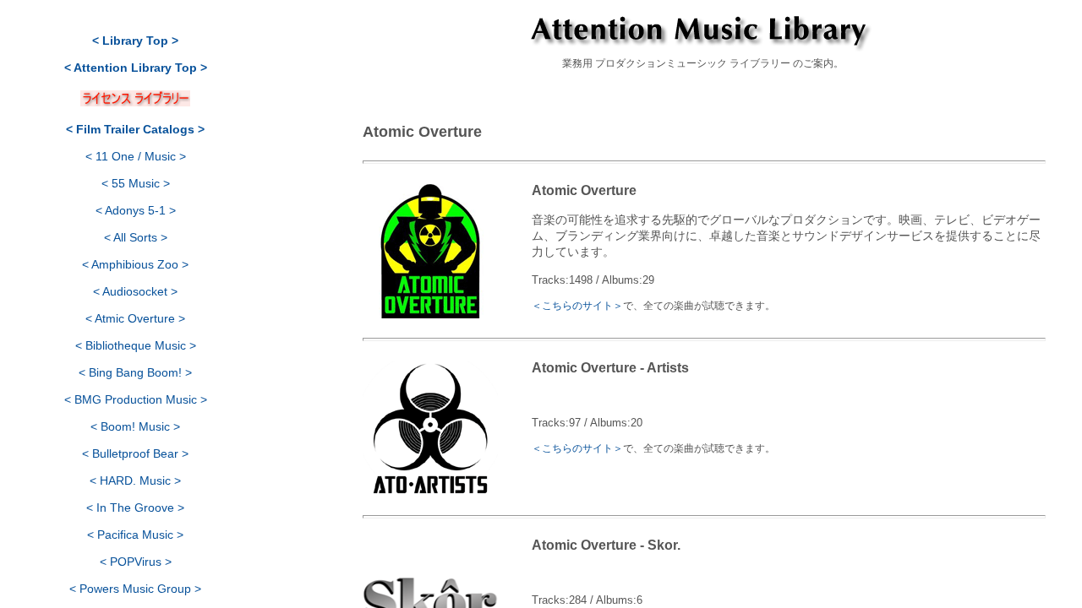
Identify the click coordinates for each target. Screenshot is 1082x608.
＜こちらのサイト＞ (577, 305)
